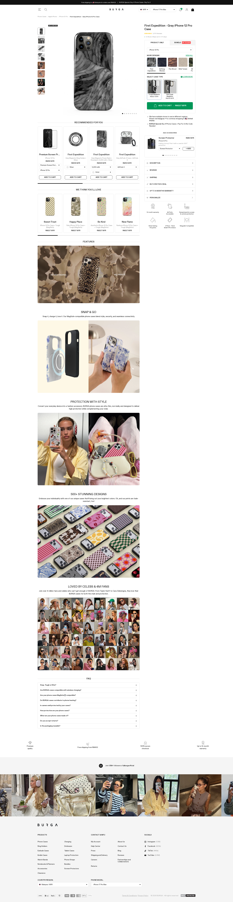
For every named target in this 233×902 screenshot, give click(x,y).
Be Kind (101, 222)
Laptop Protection (71, 855)
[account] (187, 10)
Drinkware (68, 846)
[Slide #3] (128, 113)
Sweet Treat (50, 222)
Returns (94, 866)
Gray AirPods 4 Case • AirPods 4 (127, 159)
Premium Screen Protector (52, 155)
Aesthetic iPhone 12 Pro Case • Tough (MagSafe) (101, 226)
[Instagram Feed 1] (116, 795)
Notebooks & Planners (46, 864)
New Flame (127, 222)
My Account (95, 842)
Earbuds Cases (43, 851)
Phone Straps (69, 860)
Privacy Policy (143, 896)
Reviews (121, 855)
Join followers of (119, 765)
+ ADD (188, 149)
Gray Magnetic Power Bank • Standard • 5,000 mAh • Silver (101, 159)
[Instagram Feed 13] (33, 795)
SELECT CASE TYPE (155, 77)
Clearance (41, 873)
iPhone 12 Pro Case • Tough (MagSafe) (50, 226)
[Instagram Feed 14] (75, 795)
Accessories (42, 868)
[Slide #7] (136, 113)
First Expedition (76, 155)
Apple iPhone (52, 16)
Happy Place (75, 222)
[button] (153, 33)
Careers (94, 860)
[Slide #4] (130, 113)
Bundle (182, 42)
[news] (180, 10)
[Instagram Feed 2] (158, 795)
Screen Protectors (71, 868)
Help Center (95, 846)
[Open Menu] (40, 10)
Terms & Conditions (129, 896)
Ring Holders (42, 846)
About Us (121, 842)
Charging (67, 842)
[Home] (117, 10)
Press (93, 851)
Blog (119, 851)
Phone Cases (42, 16)
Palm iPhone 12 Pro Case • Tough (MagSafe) (76, 226)
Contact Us (122, 846)
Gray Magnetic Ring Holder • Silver (76, 159)
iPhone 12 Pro (63, 16)
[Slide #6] (134, 113)
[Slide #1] (124, 113)
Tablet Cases (69, 851)
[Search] (46, 10)
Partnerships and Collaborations (124, 861)
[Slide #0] (122, 113)
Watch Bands (43, 860)
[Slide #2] (126, 113)
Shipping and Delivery (99, 855)
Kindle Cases (42, 855)
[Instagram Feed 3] (200, 795)
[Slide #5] (132, 113)
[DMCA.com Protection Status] (188, 895)
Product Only (157, 42)
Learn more (188, 77)
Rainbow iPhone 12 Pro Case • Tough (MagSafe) (127, 226)
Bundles (67, 864)
